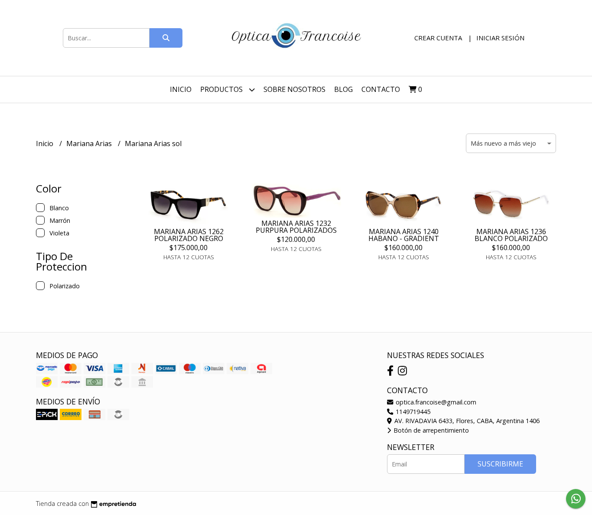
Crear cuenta (438, 37)
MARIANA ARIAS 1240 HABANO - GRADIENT (403, 235)
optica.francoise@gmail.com (435, 402)
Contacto (380, 89)
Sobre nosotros (294, 89)
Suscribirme (500, 464)
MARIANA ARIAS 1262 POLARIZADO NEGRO (189, 235)
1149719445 (412, 411)
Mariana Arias (90, 143)
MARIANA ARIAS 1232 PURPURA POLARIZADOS (296, 226)
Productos (222, 89)
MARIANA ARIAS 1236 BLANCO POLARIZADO (511, 235)
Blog (343, 89)
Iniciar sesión (500, 37)
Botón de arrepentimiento (430, 430)
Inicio (181, 89)
